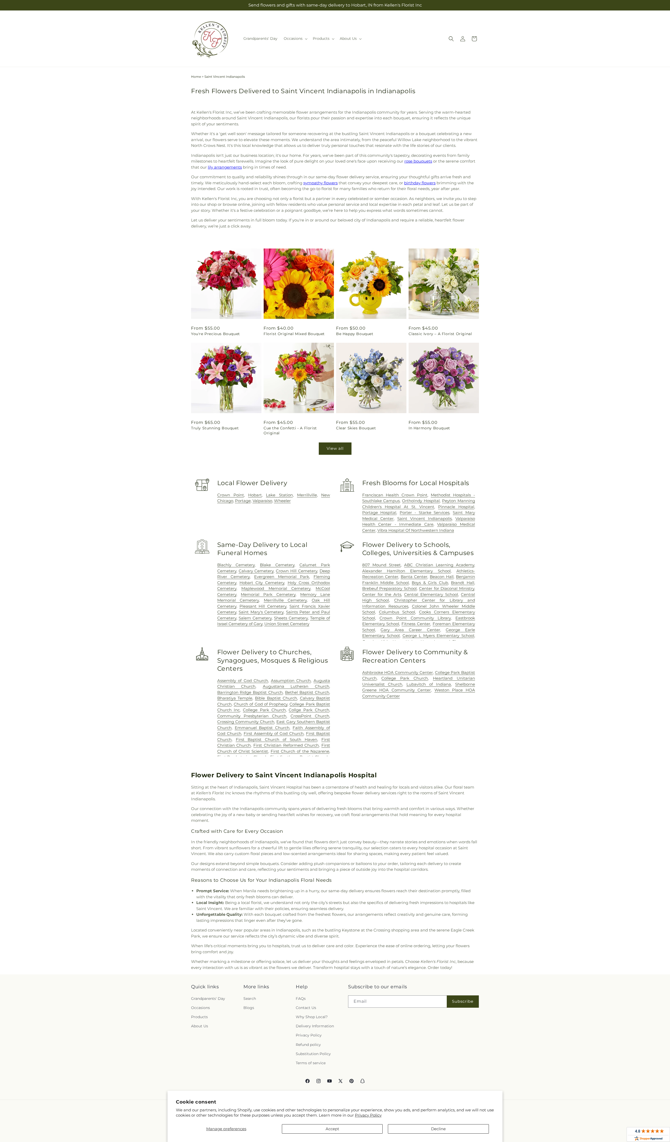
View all (335, 448)
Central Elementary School (431, 594)
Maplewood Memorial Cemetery (275, 588)
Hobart (255, 494)
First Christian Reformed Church (286, 745)
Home (196, 77)
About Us (199, 1026)
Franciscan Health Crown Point (394, 494)
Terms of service (311, 1063)
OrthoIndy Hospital (421, 500)
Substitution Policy (313, 1053)
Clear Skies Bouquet (356, 428)
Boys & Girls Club (430, 582)
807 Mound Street (381, 564)
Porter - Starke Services (424, 512)
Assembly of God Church (242, 680)
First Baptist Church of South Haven (276, 739)
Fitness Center (415, 623)
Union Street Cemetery (286, 623)
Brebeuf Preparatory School (389, 588)
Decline (438, 1128)
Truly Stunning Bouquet (215, 428)
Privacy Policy (368, 1115)
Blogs (248, 1007)
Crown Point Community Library (415, 618)
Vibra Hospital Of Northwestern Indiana (415, 530)
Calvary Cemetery (256, 570)
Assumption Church (291, 680)
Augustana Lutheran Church (296, 686)
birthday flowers (420, 182)
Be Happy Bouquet (354, 333)
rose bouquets (418, 161)
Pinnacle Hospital (456, 506)
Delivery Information (315, 1026)
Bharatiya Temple (234, 698)
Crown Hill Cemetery (296, 570)
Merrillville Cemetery (285, 600)
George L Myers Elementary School (438, 635)
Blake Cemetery (277, 564)
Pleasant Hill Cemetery (263, 606)
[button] (295, 38)
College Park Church (264, 709)
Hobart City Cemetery (261, 582)
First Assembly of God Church (274, 733)
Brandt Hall (462, 582)
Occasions (200, 1007)
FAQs (301, 998)
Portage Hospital (379, 512)
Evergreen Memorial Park (281, 576)
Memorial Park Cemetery (268, 594)
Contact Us (306, 1007)
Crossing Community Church (245, 721)
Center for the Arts (381, 594)
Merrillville (307, 494)
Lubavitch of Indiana (428, 684)
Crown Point (230, 494)
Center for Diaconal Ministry (446, 588)
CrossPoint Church (310, 715)
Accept (332, 1128)
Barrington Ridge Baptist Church (250, 692)
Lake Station (279, 494)
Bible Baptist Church (276, 698)
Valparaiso (262, 500)
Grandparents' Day (208, 998)
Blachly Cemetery (236, 564)
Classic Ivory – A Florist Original (440, 333)
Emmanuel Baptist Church (262, 727)
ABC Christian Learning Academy (439, 564)
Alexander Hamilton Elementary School (406, 570)
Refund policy (308, 1044)
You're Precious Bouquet (215, 333)
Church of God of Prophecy (260, 704)
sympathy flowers (320, 182)
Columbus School (397, 611)
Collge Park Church (309, 709)
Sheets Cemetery (291, 618)
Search (249, 998)
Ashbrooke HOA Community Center (397, 672)
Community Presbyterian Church (252, 715)
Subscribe (462, 1001)
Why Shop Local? (312, 1017)
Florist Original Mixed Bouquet (294, 333)
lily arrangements (225, 167)
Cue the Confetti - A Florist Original (290, 430)
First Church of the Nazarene (300, 751)
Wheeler (282, 500)
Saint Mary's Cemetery (261, 611)
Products (199, 1017)
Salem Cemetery (255, 618)
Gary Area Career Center (410, 629)
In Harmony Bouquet (429, 428)
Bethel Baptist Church (307, 692)
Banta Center (414, 576)
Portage (243, 500)
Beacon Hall (442, 576)
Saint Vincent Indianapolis (424, 518)
